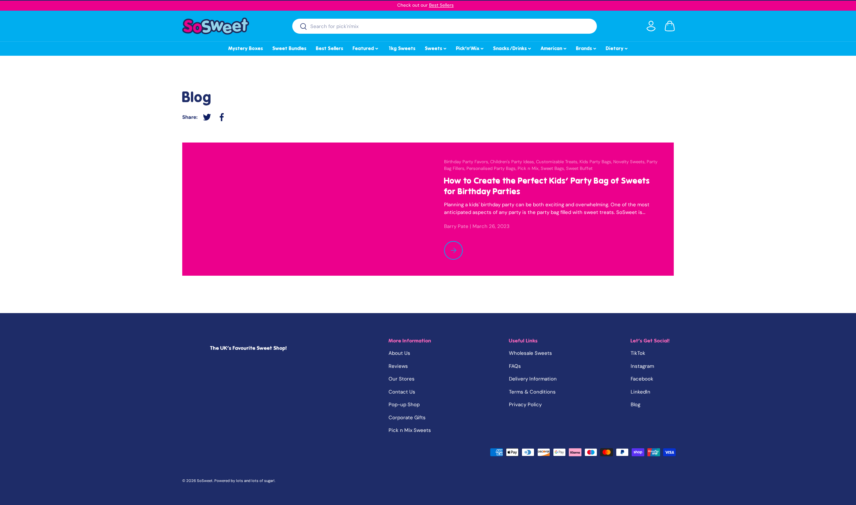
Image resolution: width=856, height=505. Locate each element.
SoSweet (205, 480)
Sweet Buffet (579, 168)
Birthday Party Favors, (467, 162)
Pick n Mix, (529, 168)
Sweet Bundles (290, 48)
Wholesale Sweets (530, 353)
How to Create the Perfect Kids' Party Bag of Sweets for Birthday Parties (547, 186)
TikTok (638, 353)
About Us (399, 353)
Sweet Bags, (553, 168)
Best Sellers (441, 5)
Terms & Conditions (532, 392)
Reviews (398, 366)
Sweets (436, 47)
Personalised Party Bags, (492, 168)
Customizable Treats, (557, 162)
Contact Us (402, 392)
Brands (586, 47)
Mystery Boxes (245, 48)
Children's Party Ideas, (513, 162)
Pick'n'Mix (470, 47)
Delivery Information (533, 378)
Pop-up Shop (404, 404)
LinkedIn (640, 392)
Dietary (617, 47)
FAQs (515, 366)
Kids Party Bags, (596, 162)
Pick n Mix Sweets (410, 430)
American (554, 47)
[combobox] (444, 26)
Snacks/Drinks (512, 47)
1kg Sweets (402, 48)
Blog (635, 404)
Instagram (642, 366)
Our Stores (402, 378)
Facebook (642, 378)
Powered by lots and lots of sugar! (244, 480)
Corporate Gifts (407, 417)
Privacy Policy (525, 404)
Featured (366, 47)
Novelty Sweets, (630, 162)
